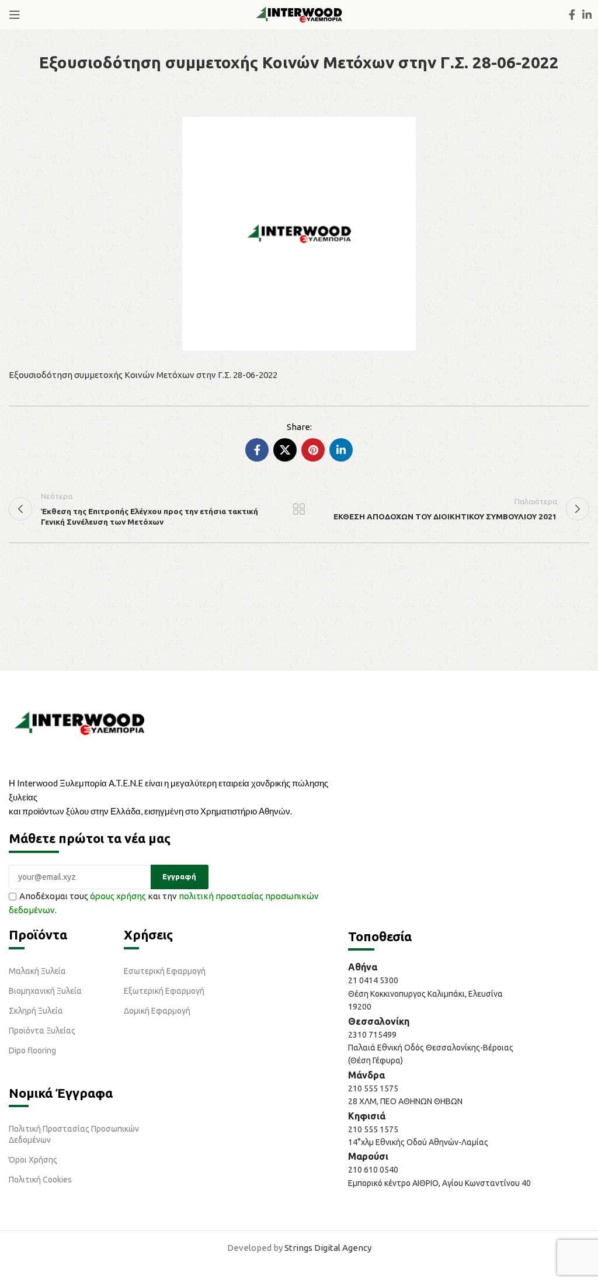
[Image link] (79, 722)
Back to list (299, 509)
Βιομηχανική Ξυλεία (45, 991)
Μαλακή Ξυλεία (37, 971)
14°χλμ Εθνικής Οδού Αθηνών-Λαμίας (418, 1142)
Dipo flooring (32, 1050)
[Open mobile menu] (14, 14)
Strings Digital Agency (327, 1248)
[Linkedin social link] (587, 14)
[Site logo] (299, 14)
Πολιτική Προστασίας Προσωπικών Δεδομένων (74, 1134)
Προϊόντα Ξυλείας (42, 1030)
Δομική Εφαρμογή (157, 1010)
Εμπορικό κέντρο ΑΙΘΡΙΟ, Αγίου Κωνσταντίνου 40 (439, 1183)
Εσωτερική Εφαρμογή (165, 971)
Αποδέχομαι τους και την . (164, 903)
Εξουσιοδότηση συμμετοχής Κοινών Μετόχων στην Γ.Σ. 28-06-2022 (143, 375)
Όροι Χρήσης (33, 1159)
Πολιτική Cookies (40, 1179)
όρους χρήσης (118, 896)
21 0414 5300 (375, 980)
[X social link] (285, 450)
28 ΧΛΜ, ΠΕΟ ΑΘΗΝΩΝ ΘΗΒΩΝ (405, 1101)
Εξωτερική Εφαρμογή (164, 991)
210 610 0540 (373, 1169)
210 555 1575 (373, 1088)
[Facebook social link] (572, 14)
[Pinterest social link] (313, 450)
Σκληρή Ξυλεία (36, 1010)
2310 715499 (372, 1034)
